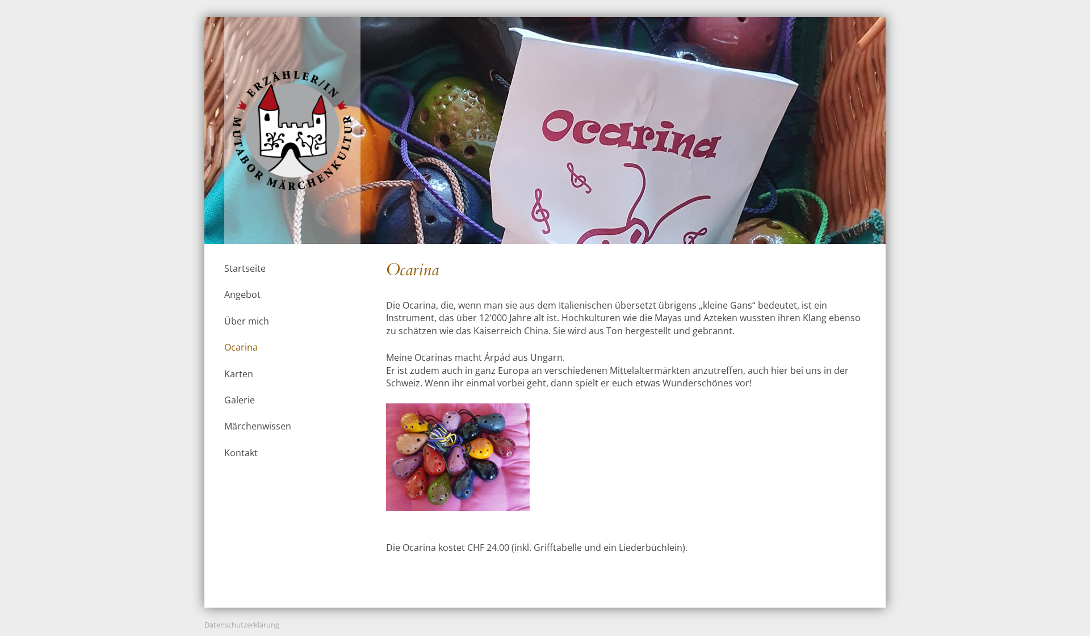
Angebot (242, 294)
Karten (238, 374)
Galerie (239, 400)
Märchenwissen (257, 426)
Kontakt (241, 453)
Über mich (246, 321)
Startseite (245, 268)
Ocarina (241, 347)
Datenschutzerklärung (241, 625)
